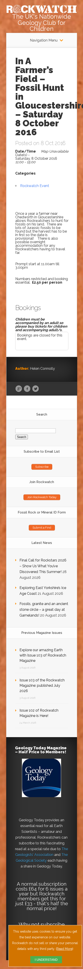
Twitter (35, 388)
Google (18, 388)
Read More (64, 949)
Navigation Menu (44, 40)
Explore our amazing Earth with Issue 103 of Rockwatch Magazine (42, 655)
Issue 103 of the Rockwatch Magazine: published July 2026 (42, 685)
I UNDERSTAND (46, 959)
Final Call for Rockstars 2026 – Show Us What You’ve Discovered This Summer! (42, 566)
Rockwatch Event (34, 186)
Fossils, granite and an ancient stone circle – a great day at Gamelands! (43, 609)
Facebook (27, 388)
